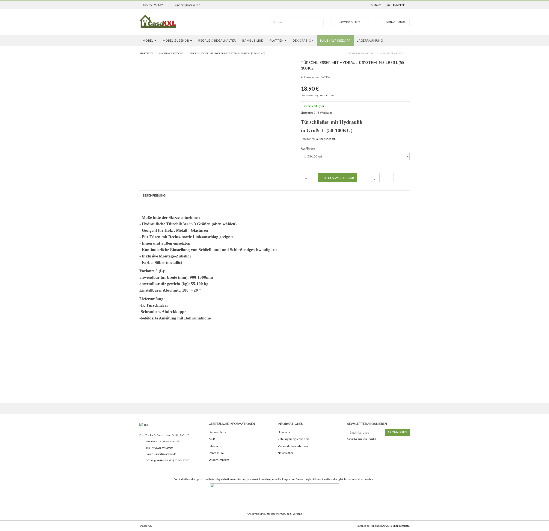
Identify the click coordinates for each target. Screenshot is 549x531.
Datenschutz (217, 432)
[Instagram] (141, 468)
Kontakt (375, 5)
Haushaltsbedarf (335, 40)
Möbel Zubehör (176, 40)
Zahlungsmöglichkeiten (293, 439)
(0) (389, 5)
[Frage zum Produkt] (398, 177)
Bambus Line (252, 40)
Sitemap (214, 446)
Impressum (216, 453)
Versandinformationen (293, 446)
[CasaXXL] (159, 21)
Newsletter (285, 453)
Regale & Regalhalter (217, 40)
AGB (212, 439)
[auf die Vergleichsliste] (386, 177)
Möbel (148, 40)
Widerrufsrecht (219, 459)
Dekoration (303, 40)
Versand (324, 95)
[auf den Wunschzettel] (375, 177)
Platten (277, 40)
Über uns (284, 432)
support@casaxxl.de (164, 453)
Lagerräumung (370, 40)
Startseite (146, 53)
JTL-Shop (376, 525)
